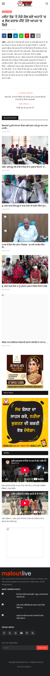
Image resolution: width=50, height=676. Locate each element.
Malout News (7, 12)
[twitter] (10, 633)
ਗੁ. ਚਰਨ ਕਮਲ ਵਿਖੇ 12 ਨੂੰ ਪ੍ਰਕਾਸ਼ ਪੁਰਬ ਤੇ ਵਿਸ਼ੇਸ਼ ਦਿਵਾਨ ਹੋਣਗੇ (24, 286)
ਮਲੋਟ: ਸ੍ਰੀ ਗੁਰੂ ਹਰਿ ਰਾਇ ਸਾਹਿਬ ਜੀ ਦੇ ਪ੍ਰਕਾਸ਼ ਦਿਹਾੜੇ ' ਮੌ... (24, 167)
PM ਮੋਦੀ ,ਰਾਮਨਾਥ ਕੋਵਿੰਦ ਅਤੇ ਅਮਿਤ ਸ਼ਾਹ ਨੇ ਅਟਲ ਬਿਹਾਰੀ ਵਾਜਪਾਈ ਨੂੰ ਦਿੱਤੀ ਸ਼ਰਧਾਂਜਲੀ (25, 98)
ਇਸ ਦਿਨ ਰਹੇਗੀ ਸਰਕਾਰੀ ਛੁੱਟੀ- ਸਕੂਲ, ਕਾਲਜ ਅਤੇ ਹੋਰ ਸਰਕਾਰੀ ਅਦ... (32, 595)
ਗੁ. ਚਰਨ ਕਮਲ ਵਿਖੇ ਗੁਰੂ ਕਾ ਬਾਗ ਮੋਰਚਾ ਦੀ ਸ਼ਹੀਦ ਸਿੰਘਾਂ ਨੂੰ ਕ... (24, 206)
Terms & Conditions (24, 667)
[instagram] (15, 633)
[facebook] (4, 633)
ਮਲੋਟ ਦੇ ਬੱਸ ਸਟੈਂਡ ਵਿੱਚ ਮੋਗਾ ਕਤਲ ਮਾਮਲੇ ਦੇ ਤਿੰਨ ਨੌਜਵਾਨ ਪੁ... (31, 606)
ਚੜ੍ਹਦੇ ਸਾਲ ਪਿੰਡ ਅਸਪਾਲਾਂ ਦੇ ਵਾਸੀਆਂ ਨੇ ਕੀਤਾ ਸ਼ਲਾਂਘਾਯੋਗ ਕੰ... (30, 617)
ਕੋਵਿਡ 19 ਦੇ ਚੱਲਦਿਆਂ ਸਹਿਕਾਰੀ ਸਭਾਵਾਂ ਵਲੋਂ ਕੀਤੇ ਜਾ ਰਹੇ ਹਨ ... (25, 342)
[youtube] (21, 633)
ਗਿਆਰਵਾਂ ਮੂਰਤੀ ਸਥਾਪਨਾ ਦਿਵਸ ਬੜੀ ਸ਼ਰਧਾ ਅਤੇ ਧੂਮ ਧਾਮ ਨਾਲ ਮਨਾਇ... (24, 126)
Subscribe (42, 648)
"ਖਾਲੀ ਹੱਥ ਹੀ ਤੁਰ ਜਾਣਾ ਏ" (25, 108)
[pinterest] (27, 633)
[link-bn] (25, 371)
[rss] (32, 633)
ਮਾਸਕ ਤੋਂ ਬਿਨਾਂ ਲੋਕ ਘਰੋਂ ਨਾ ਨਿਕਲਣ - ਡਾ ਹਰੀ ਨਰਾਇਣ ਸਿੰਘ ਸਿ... (23, 245)
